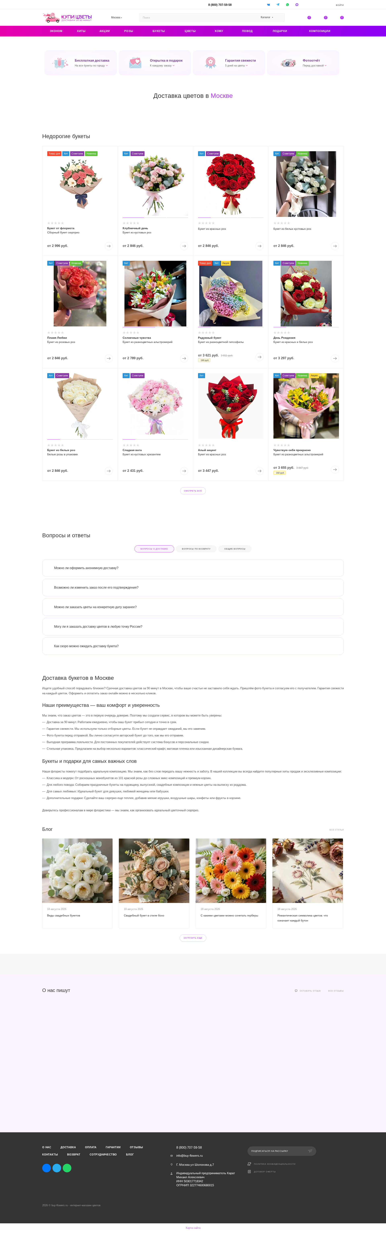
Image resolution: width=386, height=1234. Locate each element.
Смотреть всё (193, 491)
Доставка (68, 1147)
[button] (81, 62)
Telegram (56, 1168)
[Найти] (280, 17)
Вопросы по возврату (196, 549)
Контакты (50, 1154)
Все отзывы (336, 991)
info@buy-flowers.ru (189, 1155)
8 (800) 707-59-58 (220, 4)
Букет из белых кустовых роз (292, 228)
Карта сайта (193, 1227)
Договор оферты (265, 1172)
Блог (130, 1154)
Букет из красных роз (212, 228)
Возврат (73, 1154)
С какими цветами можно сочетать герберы (229, 915)
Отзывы (136, 1147)
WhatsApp (288, 4)
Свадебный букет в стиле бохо (144, 915)
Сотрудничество (103, 1154)
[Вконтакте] (269, 4)
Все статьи (337, 830)
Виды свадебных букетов (63, 915)
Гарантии (113, 1147)
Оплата (90, 1147)
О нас (46, 1147)
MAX (77, 1168)
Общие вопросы (234, 549)
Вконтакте (46, 1168)
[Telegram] (278, 4)
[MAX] (297, 4)
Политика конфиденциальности (275, 1164)
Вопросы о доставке (154, 549)
